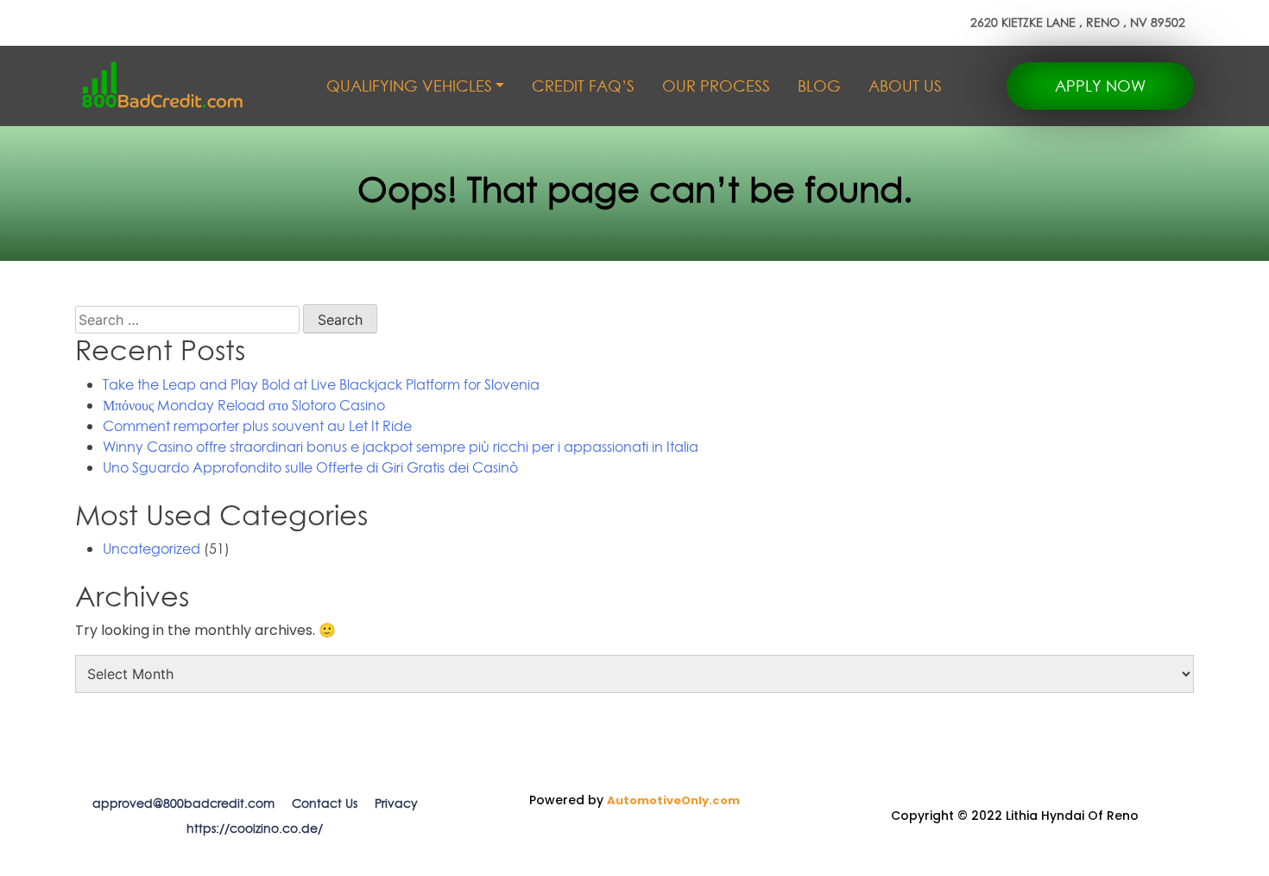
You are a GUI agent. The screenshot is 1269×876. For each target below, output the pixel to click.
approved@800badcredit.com (183, 803)
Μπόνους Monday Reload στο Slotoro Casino (244, 405)
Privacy (396, 803)
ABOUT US (905, 86)
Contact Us (324, 803)
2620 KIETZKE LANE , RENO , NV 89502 (1077, 22)
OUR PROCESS (716, 86)
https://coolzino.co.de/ (254, 828)
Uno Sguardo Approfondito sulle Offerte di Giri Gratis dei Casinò (310, 467)
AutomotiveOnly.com (673, 800)
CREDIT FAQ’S (583, 86)
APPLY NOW (1100, 86)
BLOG (819, 86)
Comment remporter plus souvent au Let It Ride (257, 425)
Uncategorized (151, 548)
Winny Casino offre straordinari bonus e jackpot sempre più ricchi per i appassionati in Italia (400, 446)
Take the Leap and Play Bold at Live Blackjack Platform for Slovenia (321, 384)
